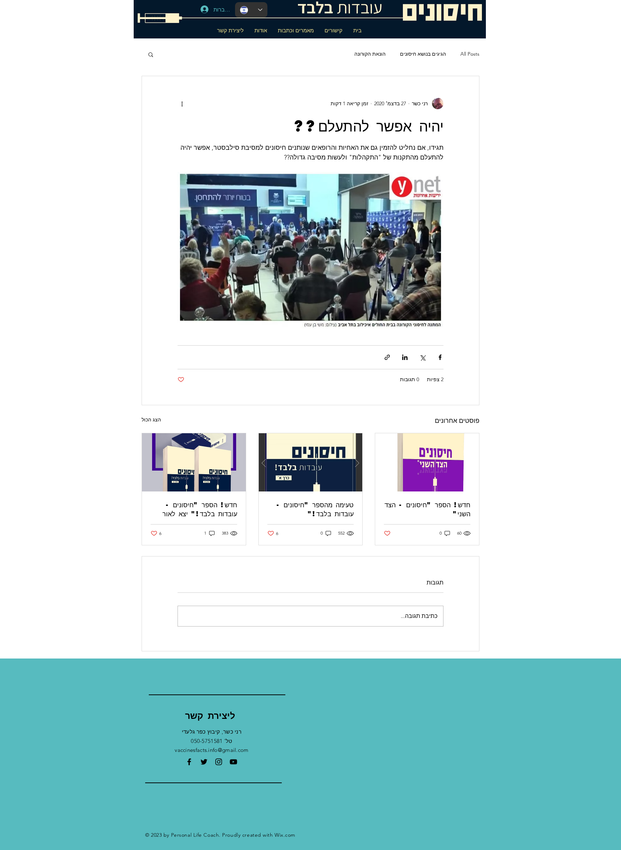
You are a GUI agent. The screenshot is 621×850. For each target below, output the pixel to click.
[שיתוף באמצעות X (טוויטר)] (422, 357)
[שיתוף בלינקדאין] (404, 357)
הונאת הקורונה (370, 54)
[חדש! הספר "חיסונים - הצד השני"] (427, 462)
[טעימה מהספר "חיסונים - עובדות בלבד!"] (311, 462)
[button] (150, 54)
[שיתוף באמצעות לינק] (387, 357)
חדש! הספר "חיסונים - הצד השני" (427, 509)
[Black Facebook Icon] (189, 761)
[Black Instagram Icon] (218, 761)
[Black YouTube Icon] (233, 761)
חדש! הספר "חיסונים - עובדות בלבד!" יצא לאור (199, 509)
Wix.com (285, 835)
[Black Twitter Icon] (203, 761)
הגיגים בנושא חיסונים (423, 54)
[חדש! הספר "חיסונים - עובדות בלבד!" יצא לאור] (194, 462)
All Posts (469, 54)
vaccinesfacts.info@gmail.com (211, 750)
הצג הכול (151, 419)
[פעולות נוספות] (182, 103)
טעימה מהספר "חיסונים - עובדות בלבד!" (315, 509)
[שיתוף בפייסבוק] (440, 357)
